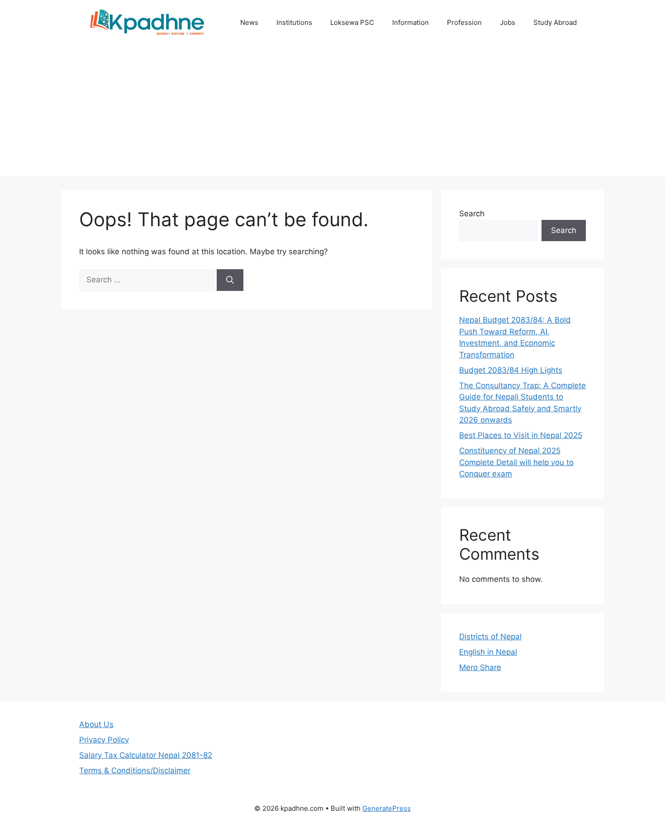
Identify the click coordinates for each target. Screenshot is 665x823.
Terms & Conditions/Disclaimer (134, 770)
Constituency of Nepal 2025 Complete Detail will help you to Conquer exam (516, 462)
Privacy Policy (104, 739)
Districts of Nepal (490, 636)
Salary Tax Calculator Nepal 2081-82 (145, 755)
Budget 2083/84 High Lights (510, 370)
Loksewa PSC (352, 22)
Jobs (507, 22)
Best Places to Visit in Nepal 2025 (520, 435)
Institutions (294, 22)
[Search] (230, 280)
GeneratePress (386, 808)
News (249, 22)
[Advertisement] (332, 113)
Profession (464, 22)
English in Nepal (488, 651)
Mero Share (480, 667)
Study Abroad (555, 22)
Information (410, 22)
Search (471, 213)
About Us (96, 724)
